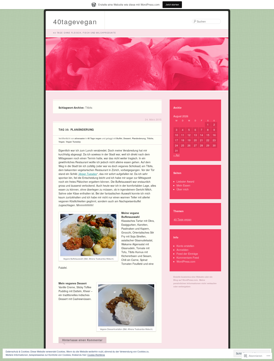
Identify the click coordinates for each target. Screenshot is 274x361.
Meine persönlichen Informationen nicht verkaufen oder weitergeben (195, 283)
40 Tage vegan (94, 138)
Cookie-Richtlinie (96, 354)
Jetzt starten (172, 4)
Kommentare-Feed (188, 257)
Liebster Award (185, 181)
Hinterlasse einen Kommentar (82, 340)
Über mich (183, 189)
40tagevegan (75, 21)
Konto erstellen (185, 246)
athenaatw (80, 138)
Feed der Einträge (187, 253)
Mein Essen (183, 185)
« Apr (176, 155)
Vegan (62, 141)
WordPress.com (186, 261)
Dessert (127, 138)
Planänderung (139, 138)
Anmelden (182, 250)
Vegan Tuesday (73, 141)
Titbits (150, 138)
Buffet (119, 138)
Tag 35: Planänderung (76, 129)
